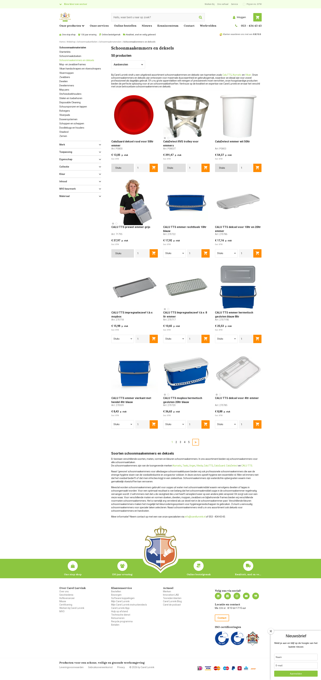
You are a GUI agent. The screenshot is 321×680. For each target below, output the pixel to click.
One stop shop (68, 35)
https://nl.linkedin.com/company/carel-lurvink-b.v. (218, 596)
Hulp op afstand (119, 611)
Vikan (248, 74)
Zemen (63, 136)
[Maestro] (226, 668)
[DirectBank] (253, 668)
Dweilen (63, 81)
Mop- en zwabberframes (72, 64)
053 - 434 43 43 (251, 25)
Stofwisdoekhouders (70, 94)
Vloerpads (64, 115)
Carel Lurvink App (120, 608)
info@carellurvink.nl (195, 516)
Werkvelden (208, 25)
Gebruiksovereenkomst (100, 667)
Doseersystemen (68, 119)
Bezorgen (116, 594)
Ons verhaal (222, 4)
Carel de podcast (172, 604)
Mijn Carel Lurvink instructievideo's (129, 604)
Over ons (64, 591)
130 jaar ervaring (88, 35)
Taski (185, 465)
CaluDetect (232, 465)
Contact (189, 25)
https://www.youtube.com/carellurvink (246, 596)
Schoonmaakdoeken (70, 56)
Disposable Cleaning (70, 102)
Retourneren (118, 618)
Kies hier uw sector (75, 4)
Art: (117, 148)
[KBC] (246, 668)
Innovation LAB (171, 594)
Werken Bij (210, 4)
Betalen (115, 624)
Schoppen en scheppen (71, 123)
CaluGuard (219, 465)
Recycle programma (122, 621)
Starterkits (65, 52)
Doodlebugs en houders (71, 127)
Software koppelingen (123, 598)
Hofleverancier (67, 598)
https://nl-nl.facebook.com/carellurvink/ (227, 596)
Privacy (121, 667)
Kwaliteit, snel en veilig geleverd (141, 35)
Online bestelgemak (111, 35)
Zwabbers (64, 77)
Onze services (99, 25)
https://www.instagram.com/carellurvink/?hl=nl (237, 596)
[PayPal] (233, 668)
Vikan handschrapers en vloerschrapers (80, 68)
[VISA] (208, 668)
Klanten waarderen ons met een (238, 34)
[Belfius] (240, 668)
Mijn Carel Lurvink (120, 601)
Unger (192, 465)
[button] (80, 144)
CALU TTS (246, 465)
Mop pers (64, 89)
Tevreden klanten (172, 598)
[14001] (237, 638)
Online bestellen (125, 25)
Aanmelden (296, 673)
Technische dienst (120, 614)
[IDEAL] (200, 668)
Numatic (237, 74)
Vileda (199, 465)
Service (234, 4)
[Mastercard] (217, 668)
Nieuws (147, 25)
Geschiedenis (66, 594)
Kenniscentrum (167, 25)
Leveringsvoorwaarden (71, 667)
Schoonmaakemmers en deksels (76, 60)
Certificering (65, 604)
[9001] (222, 638)
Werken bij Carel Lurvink (71, 608)
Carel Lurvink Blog (172, 601)
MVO (62, 611)
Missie (62, 601)
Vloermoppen (66, 73)
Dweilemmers (66, 85)
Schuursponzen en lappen (73, 106)
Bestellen (116, 591)
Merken (167, 591)
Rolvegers (64, 110)
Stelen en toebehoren (70, 98)
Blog (255, 596)
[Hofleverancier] (252, 638)
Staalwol (64, 132)
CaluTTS (227, 74)
